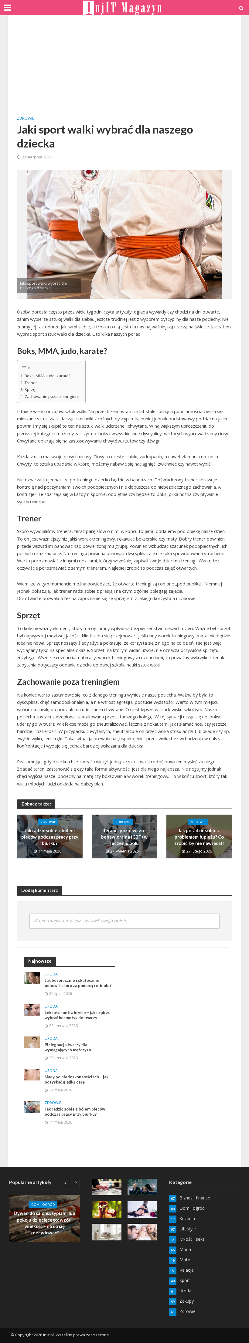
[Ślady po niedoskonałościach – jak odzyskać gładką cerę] (32, 1074)
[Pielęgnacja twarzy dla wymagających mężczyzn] (32, 1042)
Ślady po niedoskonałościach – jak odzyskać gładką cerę (76, 1079)
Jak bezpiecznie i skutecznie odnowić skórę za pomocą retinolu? (78, 983)
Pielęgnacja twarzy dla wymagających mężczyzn (68, 1047)
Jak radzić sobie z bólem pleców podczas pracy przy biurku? (49, 837)
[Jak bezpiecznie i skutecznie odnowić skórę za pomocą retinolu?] (32, 977)
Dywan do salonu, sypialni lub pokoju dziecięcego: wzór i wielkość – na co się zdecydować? (44, 1223)
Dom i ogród (43, 1204)
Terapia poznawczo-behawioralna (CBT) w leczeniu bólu (124, 837)
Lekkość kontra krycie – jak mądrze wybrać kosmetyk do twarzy (78, 1015)
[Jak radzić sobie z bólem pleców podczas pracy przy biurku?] (32, 1106)
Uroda (51, 974)
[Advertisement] (124, 69)
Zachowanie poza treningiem (52, 396)
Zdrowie (25, 118)
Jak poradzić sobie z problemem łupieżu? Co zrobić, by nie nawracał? (199, 837)
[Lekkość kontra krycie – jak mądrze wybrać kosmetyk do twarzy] (32, 1009)
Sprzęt (31, 389)
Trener (31, 382)
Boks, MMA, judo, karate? (47, 375)
